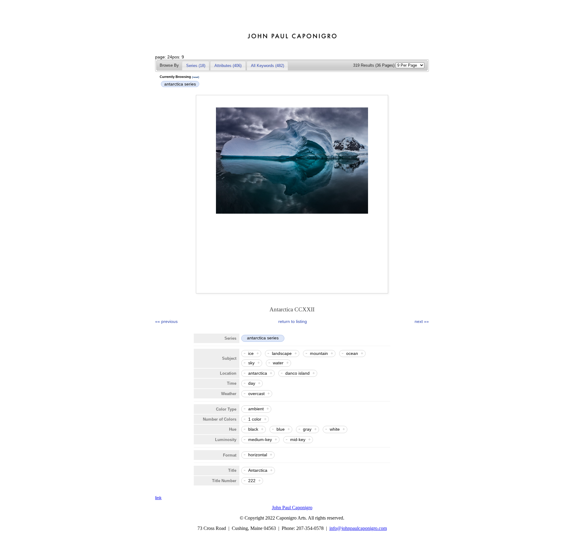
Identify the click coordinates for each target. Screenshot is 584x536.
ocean (352, 353)
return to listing (292, 321)
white (335, 429)
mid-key (297, 439)
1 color (254, 419)
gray (307, 429)
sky (251, 362)
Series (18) (195, 65)
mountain (319, 353)
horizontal (257, 454)
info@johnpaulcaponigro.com (358, 528)
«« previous (166, 321)
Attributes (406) (228, 65)
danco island (297, 373)
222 (251, 480)
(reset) (195, 77)
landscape (282, 353)
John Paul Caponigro (292, 507)
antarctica (257, 373)
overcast (256, 393)
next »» (418, 321)
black (253, 429)
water (278, 362)
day (251, 383)
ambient (256, 408)
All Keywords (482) (267, 65)
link (158, 497)
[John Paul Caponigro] (292, 40)
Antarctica (257, 470)
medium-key (260, 439)
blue (280, 429)
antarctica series (180, 84)
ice (251, 353)
